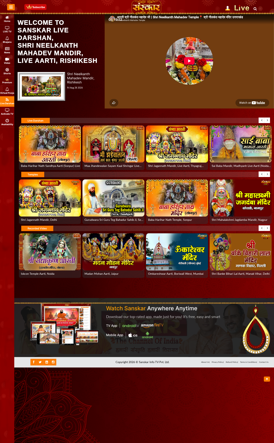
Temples (33, 174)
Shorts (7, 73)
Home (7, 21)
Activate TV (7, 113)
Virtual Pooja (7, 93)
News (7, 52)
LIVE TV (7, 31)
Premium (7, 82)
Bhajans (7, 42)
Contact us (263, 362)
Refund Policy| (232, 362)
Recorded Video (37, 228)
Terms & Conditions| (248, 362)
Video (7, 63)
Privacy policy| (218, 362)
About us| (205, 362)
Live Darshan (7, 103)
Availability (7, 124)
